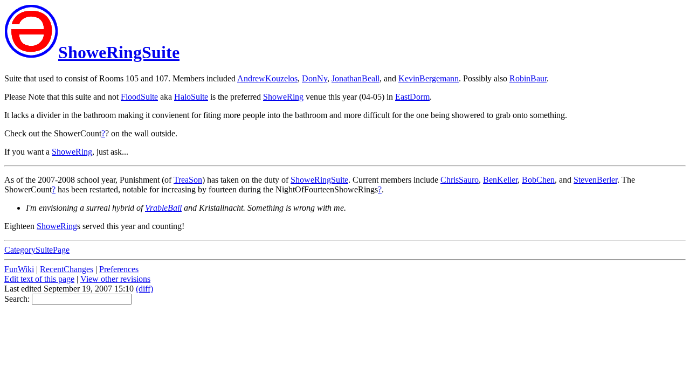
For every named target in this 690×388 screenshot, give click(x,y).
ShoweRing (283, 96)
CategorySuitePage (37, 249)
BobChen (538, 179)
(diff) (144, 288)
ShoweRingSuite (119, 52)
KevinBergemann (428, 78)
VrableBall (163, 207)
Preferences (119, 269)
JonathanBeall (356, 78)
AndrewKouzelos (267, 78)
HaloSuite (191, 96)
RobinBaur (528, 78)
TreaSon (188, 179)
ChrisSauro (459, 179)
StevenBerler (595, 179)
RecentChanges (66, 269)
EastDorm (412, 96)
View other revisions (115, 278)
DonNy (314, 78)
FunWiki (19, 269)
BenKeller (500, 179)
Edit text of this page (39, 278)
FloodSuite (139, 96)
